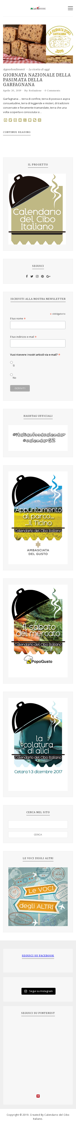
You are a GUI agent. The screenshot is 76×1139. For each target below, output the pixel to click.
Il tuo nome (18, 318)
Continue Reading (17, 132)
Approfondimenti (14, 69)
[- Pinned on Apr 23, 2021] (17, 1026)
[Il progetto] (38, 209)
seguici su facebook (38, 955)
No (14, 377)
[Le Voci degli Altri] (38, 896)
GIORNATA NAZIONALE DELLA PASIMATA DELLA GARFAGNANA (37, 80)
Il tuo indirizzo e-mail (23, 337)
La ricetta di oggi (39, 69)
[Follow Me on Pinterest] (38, 1096)
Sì (14, 365)
